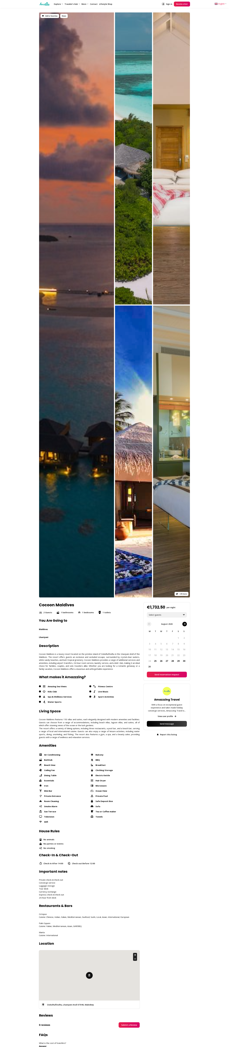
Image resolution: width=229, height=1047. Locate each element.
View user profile (165, 716)
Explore (57, 4)
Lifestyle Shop (105, 4)
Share (64, 16)
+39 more (183, 594)
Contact (94, 4)
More (84, 4)
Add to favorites (51, 16)
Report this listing (168, 734)
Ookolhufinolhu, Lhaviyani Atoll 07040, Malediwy (70, 1004)
